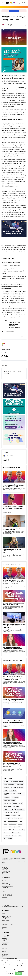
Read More (21, 971)
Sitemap (4, 873)
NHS (5, 821)
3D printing (6, 781)
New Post (4, 938)
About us (4, 866)
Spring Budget (21, 87)
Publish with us (5, 870)
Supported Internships (18, 830)
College (5, 790)
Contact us (4, 867)
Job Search (4, 897)
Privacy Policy (5, 872)
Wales (20, 835)
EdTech (3, 882)
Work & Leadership (6, 884)
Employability (5, 883)
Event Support (5, 920)
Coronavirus (6, 797)
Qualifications (12, 824)
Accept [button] (19, 973)
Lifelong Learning (8, 812)
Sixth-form (11, 827)
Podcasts (4, 927)
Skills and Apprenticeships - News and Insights (14, 322)
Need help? (4, 944)
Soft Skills (18, 827)
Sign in (23, 3)
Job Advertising (5, 917)
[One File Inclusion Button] (14, 437)
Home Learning (7, 806)
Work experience (8, 838)
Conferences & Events (7, 953)
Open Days (4, 957)
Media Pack (4, 915)
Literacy (16, 812)
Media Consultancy (6, 918)
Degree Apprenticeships (9, 800)
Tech (19, 832)
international (16, 806)
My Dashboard (5, 939)
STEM (10, 830)
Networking (4, 955)
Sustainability (7, 832)
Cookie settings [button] (9, 973)
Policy (21, 821)
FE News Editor (8, 24)
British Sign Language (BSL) (17, 787)
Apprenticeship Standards (17, 781)
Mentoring (6, 818)
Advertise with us (6, 871)
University (14, 835)
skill (10, 80)
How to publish (5, 935)
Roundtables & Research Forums (9, 958)
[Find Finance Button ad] (14, 422)
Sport (5, 830)
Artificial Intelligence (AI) (9, 784)
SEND (5, 827)
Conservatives (12, 790)
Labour (11, 809)
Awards (4, 951)
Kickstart (6, 809)
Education (4, 880)
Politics (5, 824)
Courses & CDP (5, 954)
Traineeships (7, 835)
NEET (12, 818)
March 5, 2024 (8, 26)
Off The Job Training (12, 821)
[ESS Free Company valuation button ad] (14, 406)
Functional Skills (7, 803)
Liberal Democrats (19, 809)
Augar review (20, 784)
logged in (13, 371)
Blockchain (6, 787)
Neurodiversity (18, 818)
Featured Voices (5, 905)
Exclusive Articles (6, 904)
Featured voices (15, 328)
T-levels (14, 832)
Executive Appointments (7, 894)
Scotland (20, 824)
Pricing (3, 913)
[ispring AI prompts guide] (14, 236)
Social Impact (5, 887)
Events (3, 940)
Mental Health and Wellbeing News (12, 815)
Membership (5, 943)
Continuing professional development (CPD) (12, 794)
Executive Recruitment (7, 895)
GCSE (20, 803)
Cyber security (15, 797)
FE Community (5, 868)
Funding (15, 803)
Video (3, 928)
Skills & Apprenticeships (7, 886)
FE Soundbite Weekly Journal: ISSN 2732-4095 (12, 906)
